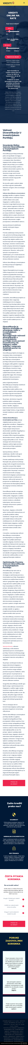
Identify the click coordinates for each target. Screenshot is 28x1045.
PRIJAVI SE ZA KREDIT (14, 783)
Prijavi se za (13, 57)
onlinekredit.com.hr (18, 1033)
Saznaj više (24, 1043)
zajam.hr (7, 1031)
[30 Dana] (7, 48)
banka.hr (14, 1027)
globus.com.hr (20, 1036)
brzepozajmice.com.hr (17, 1038)
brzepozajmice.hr (8, 1039)
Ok (21, 1043)
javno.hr (5, 1036)
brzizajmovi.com (14, 1031)
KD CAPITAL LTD (13, 1022)
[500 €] (9, 31)
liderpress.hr (12, 1036)
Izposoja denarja (7, 646)
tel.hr (21, 1031)
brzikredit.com (19, 1029)
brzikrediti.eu (7, 1033)
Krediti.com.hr (7, 1021)
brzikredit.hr (7, 1038)
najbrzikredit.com (9, 1034)
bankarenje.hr (18, 1034)
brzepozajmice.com (9, 1029)
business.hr (21, 1027)
